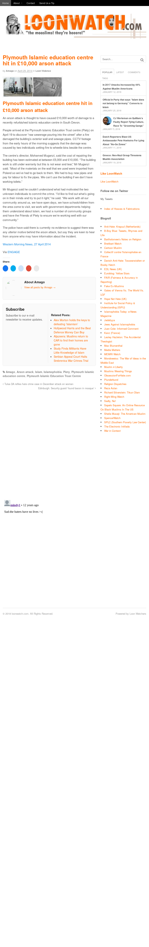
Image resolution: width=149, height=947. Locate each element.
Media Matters (112, 350)
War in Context (112, 431)
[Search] (142, 59)
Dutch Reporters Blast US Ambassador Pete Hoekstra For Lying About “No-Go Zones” (123, 140)
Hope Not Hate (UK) (115, 299)
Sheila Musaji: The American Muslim (125, 413)
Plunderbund (111, 379)
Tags (105, 78)
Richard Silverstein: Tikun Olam (122, 392)
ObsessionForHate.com (117, 375)
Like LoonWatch (111, 173)
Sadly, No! (110, 401)
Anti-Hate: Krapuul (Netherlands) (122, 226)
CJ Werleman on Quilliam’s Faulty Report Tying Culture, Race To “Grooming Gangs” (128, 121)
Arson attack (25, 372)
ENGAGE (14, 252)
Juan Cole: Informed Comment (121, 328)
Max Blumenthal (113, 345)
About (16, 3)
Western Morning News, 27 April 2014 (27, 244)
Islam (38, 372)
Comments (134, 72)
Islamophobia (53, 372)
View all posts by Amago (39, 287)
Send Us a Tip (46, 3)
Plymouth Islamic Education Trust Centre (54, 376)
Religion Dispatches (115, 384)
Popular (107, 72)
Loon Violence (43, 71)
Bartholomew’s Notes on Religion (122, 239)
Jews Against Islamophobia (119, 324)
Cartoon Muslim (113, 248)
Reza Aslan (110, 388)
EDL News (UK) (113, 269)
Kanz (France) (112, 333)
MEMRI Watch (112, 354)
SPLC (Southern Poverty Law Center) (125, 422)
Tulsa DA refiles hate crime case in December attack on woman (38, 384)
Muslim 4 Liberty (113, 367)
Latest (120, 72)
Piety (66, 372)
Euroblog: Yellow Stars (117, 273)
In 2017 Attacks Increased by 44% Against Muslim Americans (121, 86)
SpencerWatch (112, 418)
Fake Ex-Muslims (114, 286)
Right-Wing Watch (114, 396)
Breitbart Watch (112, 243)
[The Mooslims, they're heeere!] (74, 36)
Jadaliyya (109, 320)
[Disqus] (49, 442)
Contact (31, 3)
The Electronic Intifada (117, 426)
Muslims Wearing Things (118, 371)
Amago (10, 71)
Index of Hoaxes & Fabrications (122, 209)
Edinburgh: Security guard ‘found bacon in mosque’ (66, 388)
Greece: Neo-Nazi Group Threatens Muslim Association (122, 157)
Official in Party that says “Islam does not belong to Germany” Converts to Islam (123, 103)
